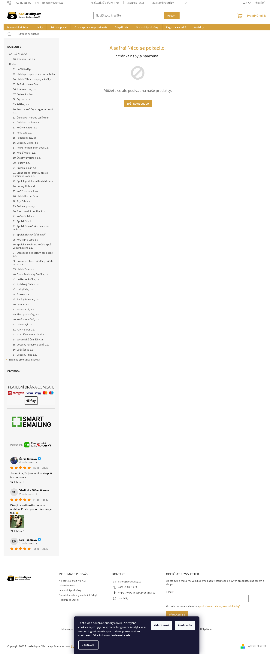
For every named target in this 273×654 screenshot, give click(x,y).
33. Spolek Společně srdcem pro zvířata (31, 228)
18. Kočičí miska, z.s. (24, 153)
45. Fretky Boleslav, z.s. (26, 299)
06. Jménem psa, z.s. (24, 89)
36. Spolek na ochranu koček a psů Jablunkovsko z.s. (32, 246)
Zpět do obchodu (138, 103)
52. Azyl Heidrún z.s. (24, 330)
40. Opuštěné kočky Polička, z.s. (31, 274)
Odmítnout (161, 625)
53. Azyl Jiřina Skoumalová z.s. (30, 334)
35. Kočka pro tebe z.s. (25, 240)
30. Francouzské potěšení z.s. (29, 211)
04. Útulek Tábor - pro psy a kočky (32, 79)
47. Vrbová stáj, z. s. (24, 310)
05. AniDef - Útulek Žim (25, 84)
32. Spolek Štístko (23, 221)
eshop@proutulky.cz (129, 582)
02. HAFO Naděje (22, 69)
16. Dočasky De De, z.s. (25, 143)
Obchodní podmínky (163, 3)
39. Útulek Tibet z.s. (24, 269)
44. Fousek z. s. (21, 294)
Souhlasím (185, 625)
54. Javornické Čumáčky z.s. (28, 340)
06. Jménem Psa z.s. (24, 59)
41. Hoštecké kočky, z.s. (26, 279)
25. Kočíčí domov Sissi (25, 191)
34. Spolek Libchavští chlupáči (29, 235)
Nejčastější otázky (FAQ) (105, 3)
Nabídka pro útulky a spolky (24, 360)
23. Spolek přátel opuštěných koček (33, 181)
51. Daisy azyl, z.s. (23, 325)
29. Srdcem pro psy (24, 206)
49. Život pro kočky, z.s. (26, 314)
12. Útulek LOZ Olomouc (26, 122)
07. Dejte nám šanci (23, 94)
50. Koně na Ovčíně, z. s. (26, 319)
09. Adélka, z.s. (21, 104)
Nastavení (88, 645)
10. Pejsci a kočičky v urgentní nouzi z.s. (33, 111)
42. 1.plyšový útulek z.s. (26, 284)
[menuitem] (18, 27)
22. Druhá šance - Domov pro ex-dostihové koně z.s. (31, 174)
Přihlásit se (177, 614)
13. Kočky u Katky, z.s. (25, 128)
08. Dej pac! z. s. (21, 99)
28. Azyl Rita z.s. (22, 201)
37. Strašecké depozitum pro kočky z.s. (33, 254)
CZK (245, 3)
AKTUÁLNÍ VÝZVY (18, 54)
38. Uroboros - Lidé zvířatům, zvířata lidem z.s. (33, 262)
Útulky (12, 64)
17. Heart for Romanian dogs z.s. (31, 148)
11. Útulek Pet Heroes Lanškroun (31, 118)
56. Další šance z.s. (23, 350)
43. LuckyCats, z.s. (23, 289)
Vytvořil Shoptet (257, 646)
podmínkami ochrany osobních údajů (219, 606)
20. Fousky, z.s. (21, 163)
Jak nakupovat (135, 3)
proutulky (123, 598)
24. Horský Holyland (24, 186)
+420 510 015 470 (127, 587)
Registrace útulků (69, 600)
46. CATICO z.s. (21, 304)
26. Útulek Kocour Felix (25, 196)
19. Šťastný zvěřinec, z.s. (27, 158)
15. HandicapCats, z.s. (25, 138)
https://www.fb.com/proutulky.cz (136, 593)
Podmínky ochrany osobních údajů (78, 595)
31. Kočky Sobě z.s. (24, 216)
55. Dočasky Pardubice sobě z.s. (31, 345)
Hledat (172, 15)
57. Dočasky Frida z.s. (25, 355)
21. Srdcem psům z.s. (25, 168)
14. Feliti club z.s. (22, 133)
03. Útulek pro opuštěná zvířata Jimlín (34, 74)
